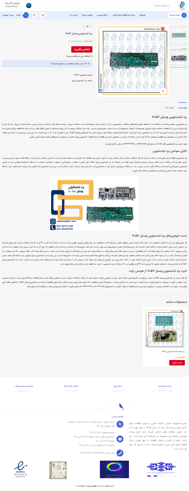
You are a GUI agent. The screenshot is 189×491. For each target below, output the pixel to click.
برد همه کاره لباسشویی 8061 (173, 351)
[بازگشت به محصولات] (87, 26)
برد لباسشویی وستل (79, 80)
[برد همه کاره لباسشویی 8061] (165, 329)
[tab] (182, 106)
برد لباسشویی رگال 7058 (168, 144)
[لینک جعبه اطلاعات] (165, 389)
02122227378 (11, 6)
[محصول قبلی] (90, 26)
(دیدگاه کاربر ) (75, 41)
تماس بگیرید (82, 49)
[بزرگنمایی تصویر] (163, 91)
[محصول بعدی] (84, 26)
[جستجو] (28, 5)
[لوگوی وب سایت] (182, 5)
